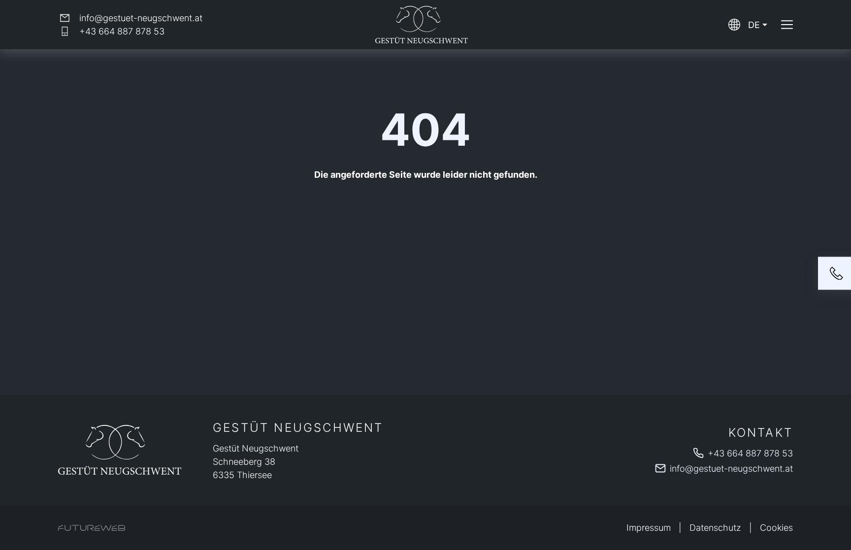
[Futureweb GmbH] (91, 528)
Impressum (648, 527)
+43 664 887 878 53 (750, 453)
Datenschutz (715, 527)
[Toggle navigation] (787, 24)
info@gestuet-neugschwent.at (731, 468)
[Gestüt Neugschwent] (119, 450)
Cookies (776, 527)
